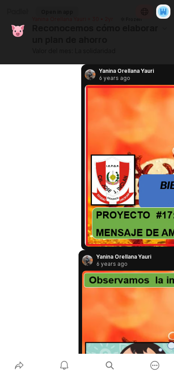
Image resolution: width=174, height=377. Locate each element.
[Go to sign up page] (163, 11)
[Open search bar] (109, 365)
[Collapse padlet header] (164, 28)
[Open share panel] (19, 365)
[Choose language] (144, 11)
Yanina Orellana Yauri (59, 19)
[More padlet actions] (155, 365)
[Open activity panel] (64, 365)
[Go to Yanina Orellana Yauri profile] (87, 260)
